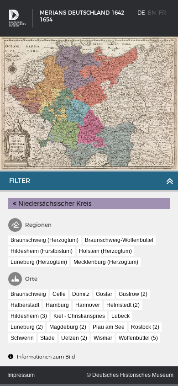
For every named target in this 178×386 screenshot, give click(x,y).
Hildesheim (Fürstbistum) (41, 251)
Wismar (103, 338)
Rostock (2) (145, 327)
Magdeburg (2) (67, 327)
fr (162, 12)
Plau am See (109, 327)
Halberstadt (24, 305)
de (141, 12)
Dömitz (80, 294)
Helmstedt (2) (123, 305)
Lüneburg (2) (26, 327)
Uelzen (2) (74, 338)
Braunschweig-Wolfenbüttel (119, 240)
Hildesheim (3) (28, 316)
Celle (59, 294)
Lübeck (120, 316)
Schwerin (22, 338)
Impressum (21, 375)
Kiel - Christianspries (79, 316)
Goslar (104, 294)
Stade (47, 338)
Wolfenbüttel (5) (138, 338)
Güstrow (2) (133, 294)
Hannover (87, 305)
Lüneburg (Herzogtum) (38, 262)
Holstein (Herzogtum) (105, 251)
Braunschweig (28, 294)
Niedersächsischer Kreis (53, 203)
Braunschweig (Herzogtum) (44, 240)
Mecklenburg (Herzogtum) (105, 262)
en (152, 12)
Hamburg (57, 305)
